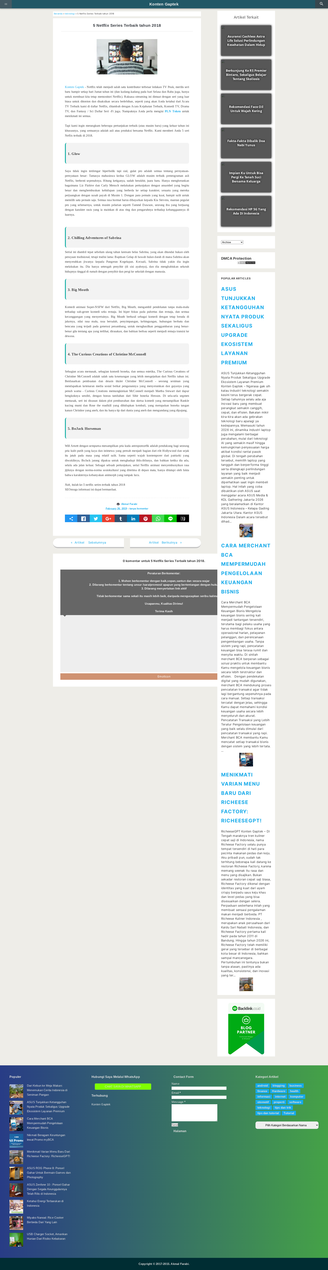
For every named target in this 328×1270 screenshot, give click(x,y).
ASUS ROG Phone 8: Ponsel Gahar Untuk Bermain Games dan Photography (49, 1172)
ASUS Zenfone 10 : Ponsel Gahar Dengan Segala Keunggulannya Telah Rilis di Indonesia (48, 1189)
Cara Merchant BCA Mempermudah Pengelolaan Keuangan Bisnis (45, 1123)
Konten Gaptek (164, 4)
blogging (279, 1085)
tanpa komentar (138, 508)
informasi (263, 1096)
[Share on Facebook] (83, 518)
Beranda (58, 13)
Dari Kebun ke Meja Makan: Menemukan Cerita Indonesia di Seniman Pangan (47, 1090)
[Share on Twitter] (96, 518)
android (262, 1085)
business (295, 1085)
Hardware (278, 1091)
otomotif (263, 1102)
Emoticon (164, 676)
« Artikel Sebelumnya (88, 542)
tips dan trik (283, 1107)
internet (280, 1096)
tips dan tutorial (268, 1113)
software (295, 1102)
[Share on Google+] (108, 518)
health (294, 1091)
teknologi (70, 13)
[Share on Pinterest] (145, 518)
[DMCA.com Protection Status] (246, 263)
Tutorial (289, 1113)
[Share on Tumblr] (121, 518)
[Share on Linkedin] (133, 518)
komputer (296, 1096)
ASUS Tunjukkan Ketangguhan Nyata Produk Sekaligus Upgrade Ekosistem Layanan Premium (242, 325)
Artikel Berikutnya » (165, 542)
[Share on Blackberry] (183, 518)
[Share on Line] (170, 518)
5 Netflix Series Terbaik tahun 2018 (127, 25)
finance (262, 1091)
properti (279, 1102)
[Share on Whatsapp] (158, 518)
